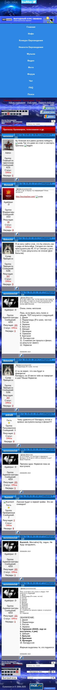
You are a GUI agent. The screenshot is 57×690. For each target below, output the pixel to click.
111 (16, 137)
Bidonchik (8, 239)
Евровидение (6, 121)
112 (16, 186)
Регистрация (28, 100)
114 (22, 294)
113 (16, 240)
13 (11, 114)
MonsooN (8, 185)
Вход (38, 100)
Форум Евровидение (9, 120)
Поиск (45, 105)
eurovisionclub (10, 293)
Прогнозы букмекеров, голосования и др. (12, 123)
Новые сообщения (17, 102)
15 (16, 114)
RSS (52, 105)
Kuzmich (9, 497)
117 (22, 452)
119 (22, 539)
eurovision (8, 136)
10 (2, 114)
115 (16, 362)
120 (22, 585)
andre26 (9, 415)
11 (5, 114)
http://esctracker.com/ (25, 196)
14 (14, 114)
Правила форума (46, 102)
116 (18, 416)
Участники (32, 102)
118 (17, 498)
